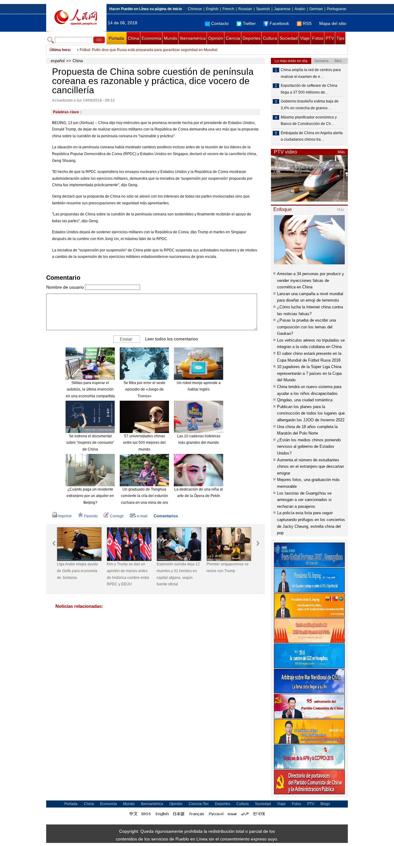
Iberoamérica (193, 38)
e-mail (142, 516)
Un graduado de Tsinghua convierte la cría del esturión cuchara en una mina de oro (144, 496)
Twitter (249, 23)
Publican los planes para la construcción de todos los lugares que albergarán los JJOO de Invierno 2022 (311, 413)
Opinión (215, 38)
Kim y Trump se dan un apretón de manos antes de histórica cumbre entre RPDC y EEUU (128, 574)
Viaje (305, 38)
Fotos (317, 38)
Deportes (251, 38)
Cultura (270, 38)
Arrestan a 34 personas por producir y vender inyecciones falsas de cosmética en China (310, 280)
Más (341, 152)
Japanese (282, 9)
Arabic (300, 9)
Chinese (195, 9)
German (316, 9)
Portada (116, 38)
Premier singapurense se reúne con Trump (228, 567)
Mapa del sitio (332, 23)
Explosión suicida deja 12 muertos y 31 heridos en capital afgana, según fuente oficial (178, 574)
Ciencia (233, 38)
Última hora (60, 50)
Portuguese (336, 9)
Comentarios (166, 516)
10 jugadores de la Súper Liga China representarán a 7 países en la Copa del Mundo (309, 373)
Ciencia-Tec (199, 804)
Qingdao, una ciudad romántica (304, 400)
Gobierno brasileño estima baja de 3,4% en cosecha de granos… (310, 104)
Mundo (170, 38)
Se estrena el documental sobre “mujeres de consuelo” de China (90, 442)
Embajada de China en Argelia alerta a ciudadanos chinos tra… (312, 136)
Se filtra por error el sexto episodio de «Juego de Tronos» (144, 389)
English (212, 9)
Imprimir (65, 516)
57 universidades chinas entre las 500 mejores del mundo (144, 442)
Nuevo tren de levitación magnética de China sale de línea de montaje (138, 50)
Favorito (91, 516)
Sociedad (288, 38)
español (58, 60)
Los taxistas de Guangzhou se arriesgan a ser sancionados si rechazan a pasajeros (304, 500)
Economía (151, 38)
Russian (245, 9)
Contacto (220, 23)
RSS (307, 23)
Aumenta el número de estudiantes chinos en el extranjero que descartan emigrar (310, 466)
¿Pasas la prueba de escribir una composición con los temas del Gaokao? (306, 327)
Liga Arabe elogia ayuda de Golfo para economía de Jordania (77, 570)
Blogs (325, 804)
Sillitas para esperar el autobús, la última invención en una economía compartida (90, 389)
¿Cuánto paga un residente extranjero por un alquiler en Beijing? (90, 496)
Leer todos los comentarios (171, 338)
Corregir (117, 516)
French (228, 9)
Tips (340, 38)
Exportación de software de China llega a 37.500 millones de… (309, 88)
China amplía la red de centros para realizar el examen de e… (311, 73)
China (133, 38)
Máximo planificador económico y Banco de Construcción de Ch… (309, 120)
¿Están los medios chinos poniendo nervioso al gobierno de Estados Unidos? (309, 446)
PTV (330, 38)
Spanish (263, 9)
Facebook (279, 23)
